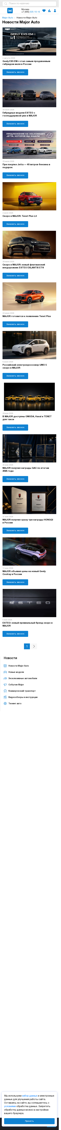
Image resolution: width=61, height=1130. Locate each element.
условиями (10, 1106)
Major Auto (7, 18)
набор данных (29, 1096)
